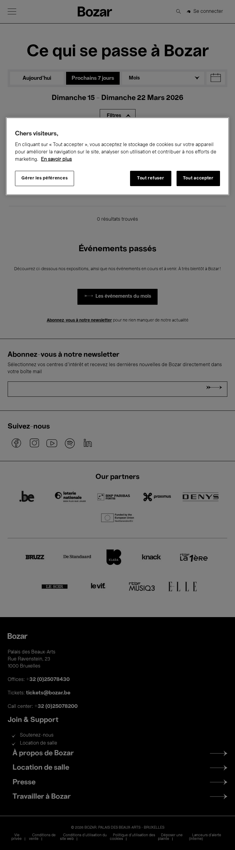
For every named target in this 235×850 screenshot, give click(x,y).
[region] (117, 156)
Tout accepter (198, 178)
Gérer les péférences (44, 178)
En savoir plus (56, 159)
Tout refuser (150, 178)
